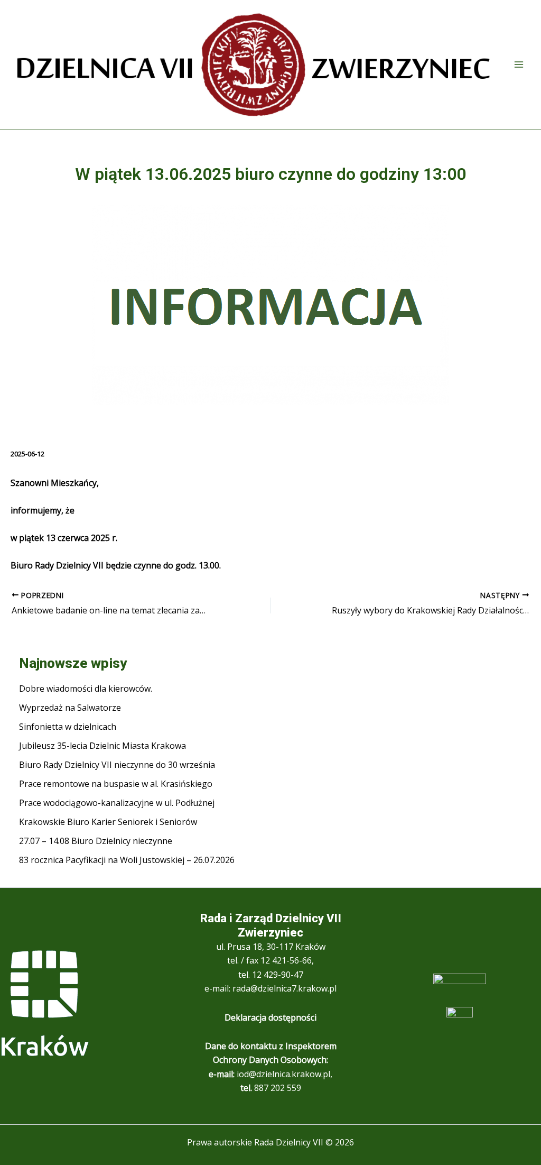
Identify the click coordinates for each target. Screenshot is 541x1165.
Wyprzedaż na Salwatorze (70, 707)
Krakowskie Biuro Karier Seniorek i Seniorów (108, 822)
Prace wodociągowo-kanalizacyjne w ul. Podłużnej (116, 803)
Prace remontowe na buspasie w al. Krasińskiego (115, 784)
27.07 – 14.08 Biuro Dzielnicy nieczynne (95, 841)
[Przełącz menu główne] (518, 64)
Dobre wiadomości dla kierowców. (85, 688)
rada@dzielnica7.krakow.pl (284, 988)
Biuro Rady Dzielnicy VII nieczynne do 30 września (117, 764)
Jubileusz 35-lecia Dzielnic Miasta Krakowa (102, 745)
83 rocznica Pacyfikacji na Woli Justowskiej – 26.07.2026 (127, 860)
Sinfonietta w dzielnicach (67, 726)
